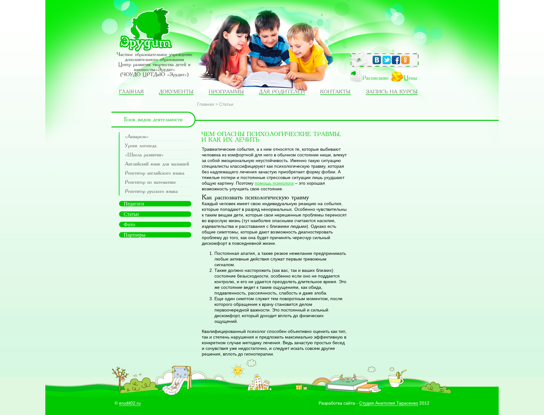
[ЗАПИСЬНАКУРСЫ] (392, 91)
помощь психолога (274, 183)
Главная (205, 104)
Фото (129, 224)
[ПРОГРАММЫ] (226, 91)
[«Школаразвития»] (157, 155)
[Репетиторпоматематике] (157, 182)
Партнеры (134, 235)
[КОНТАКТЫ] (335, 91)
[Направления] (131, 91)
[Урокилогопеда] (157, 145)
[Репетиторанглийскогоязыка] (157, 173)
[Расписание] (365, 78)
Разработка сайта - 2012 (374, 403)
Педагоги (134, 203)
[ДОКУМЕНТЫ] (176, 91)
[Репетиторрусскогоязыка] (157, 191)
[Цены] (407, 78)
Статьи (226, 104)
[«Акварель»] (157, 136)
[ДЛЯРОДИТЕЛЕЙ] (282, 91)
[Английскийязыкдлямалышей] (157, 164)
